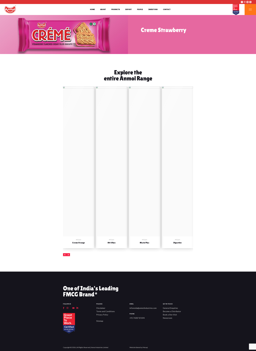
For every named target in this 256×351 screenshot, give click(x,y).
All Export (78, 239)
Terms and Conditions (105, 311)
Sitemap (99, 321)
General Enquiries (170, 308)
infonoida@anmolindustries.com (143, 308)
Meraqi (145, 347)
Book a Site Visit (170, 314)
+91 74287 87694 (137, 318)
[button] (64, 254)
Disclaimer (100, 308)
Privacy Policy (102, 314)
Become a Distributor (172, 311)
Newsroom (167, 318)
